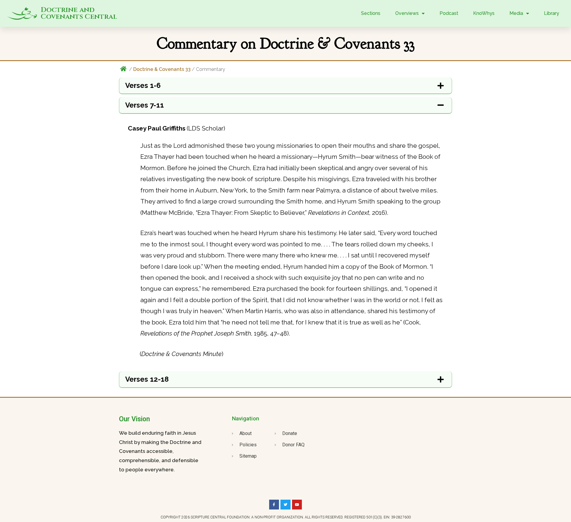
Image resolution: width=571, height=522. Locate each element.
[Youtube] (297, 505)
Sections (370, 13)
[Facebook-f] (274, 505)
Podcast (449, 13)
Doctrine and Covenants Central (79, 13)
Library (551, 13)
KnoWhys (484, 13)
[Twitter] (285, 505)
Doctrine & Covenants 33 (162, 69)
